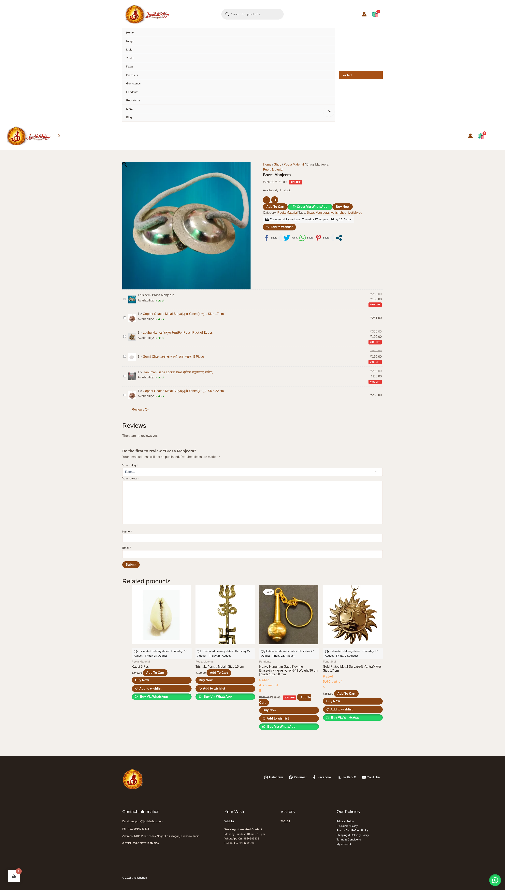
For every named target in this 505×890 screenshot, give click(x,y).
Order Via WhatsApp (312, 206)
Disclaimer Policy (347, 825)
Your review (130, 478)
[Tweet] (290, 237)
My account (344, 844)
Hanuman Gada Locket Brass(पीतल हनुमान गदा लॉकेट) (178, 372)
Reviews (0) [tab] (140, 409)
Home (130, 32)
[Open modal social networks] (338, 237)
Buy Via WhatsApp (153, 696)
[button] (59, 136)
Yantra (130, 58)
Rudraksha (133, 100)
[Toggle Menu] (328, 112)
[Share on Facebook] (270, 237)
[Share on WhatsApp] (306, 237)
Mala (129, 49)
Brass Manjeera (318, 212)
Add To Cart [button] (155, 672)
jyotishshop (338, 212)
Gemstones (133, 83)
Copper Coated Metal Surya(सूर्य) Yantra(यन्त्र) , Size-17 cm (183, 313)
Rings (129, 41)
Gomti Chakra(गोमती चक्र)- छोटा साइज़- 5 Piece (173, 356)
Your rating (130, 465)
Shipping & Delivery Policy (353, 835)
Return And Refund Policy (352, 830)
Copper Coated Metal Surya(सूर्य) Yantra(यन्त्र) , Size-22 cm (183, 391)
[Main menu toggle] (497, 136)
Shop (277, 164)
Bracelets (132, 75)
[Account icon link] (364, 14)
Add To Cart (275, 206)
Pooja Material (294, 164)
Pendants (132, 92)
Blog (129, 117)
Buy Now (342, 206)
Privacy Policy (345, 821)
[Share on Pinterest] (322, 237)
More (129, 108)
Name (127, 531)
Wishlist (347, 75)
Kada (129, 66)
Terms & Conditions (349, 839)
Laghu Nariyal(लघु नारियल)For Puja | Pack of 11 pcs (178, 332)
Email (126, 547)
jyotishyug (355, 212)
